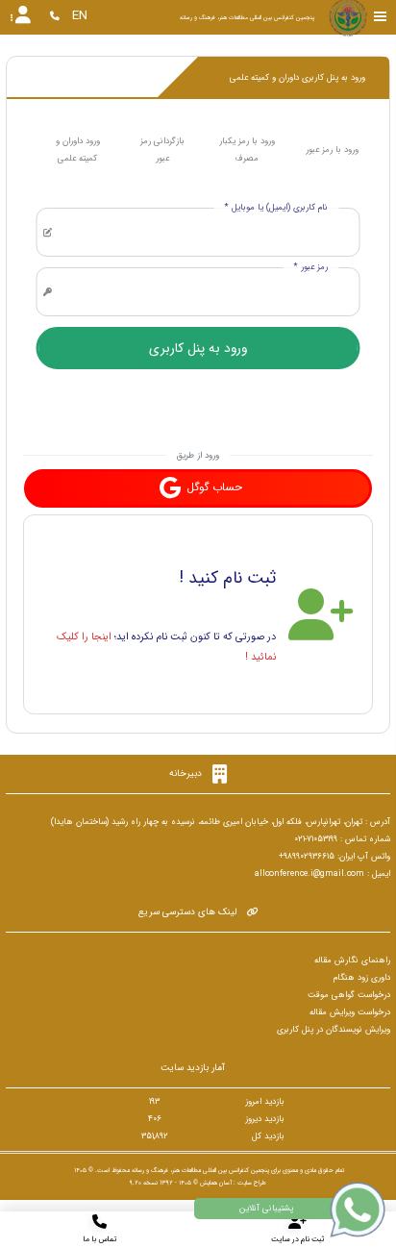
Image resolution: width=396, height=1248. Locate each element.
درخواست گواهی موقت (349, 995)
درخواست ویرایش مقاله (349, 1012)
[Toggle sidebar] (380, 17)
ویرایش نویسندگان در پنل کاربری (333, 1029)
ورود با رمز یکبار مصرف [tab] (247, 150)
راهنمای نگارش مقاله (352, 960)
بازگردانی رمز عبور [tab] (162, 150)
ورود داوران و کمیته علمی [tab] (78, 150)
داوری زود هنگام (362, 978)
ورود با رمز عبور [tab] (332, 150)
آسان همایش (216, 1182)
